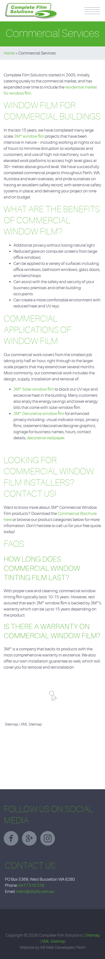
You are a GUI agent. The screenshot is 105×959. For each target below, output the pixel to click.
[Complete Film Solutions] (31, 5)
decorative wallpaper (45, 438)
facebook (11, 838)
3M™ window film (29, 136)
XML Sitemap (31, 724)
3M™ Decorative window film (38, 413)
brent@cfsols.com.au (35, 891)
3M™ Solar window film (33, 389)
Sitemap (11, 724)
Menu (92, 11)
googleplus (29, 838)
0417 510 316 (31, 885)
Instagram (47, 838)
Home (9, 53)
